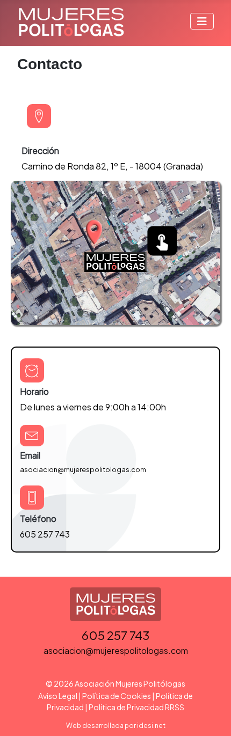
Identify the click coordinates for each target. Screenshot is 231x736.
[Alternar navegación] (202, 21)
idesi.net (151, 726)
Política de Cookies (116, 696)
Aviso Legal (57, 696)
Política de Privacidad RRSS (136, 707)
